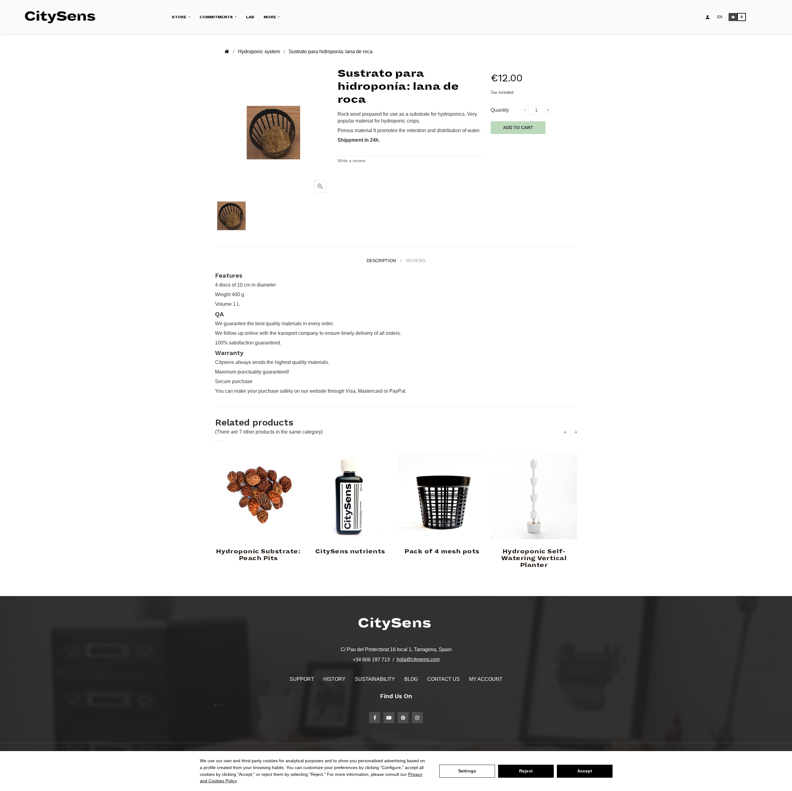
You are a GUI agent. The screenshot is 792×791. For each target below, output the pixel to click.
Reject (526, 770)
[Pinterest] (403, 717)
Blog (411, 679)
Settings (467, 770)
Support (302, 679)
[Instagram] (417, 717)
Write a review (351, 160)
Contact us (443, 679)
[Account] (707, 17)
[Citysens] (63, 17)
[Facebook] (374, 717)
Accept (584, 770)
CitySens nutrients (350, 551)
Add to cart (518, 127)
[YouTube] (388, 717)
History (334, 679)
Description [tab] (381, 260)
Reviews (415, 260)
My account (485, 679)
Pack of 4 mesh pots (442, 551)
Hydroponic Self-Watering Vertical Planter (534, 558)
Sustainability (375, 679)
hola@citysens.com (418, 659)
